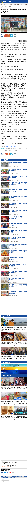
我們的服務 (14, 476)
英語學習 (8, 148)
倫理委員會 (12, 477)
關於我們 (20, 476)
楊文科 (14, 148)
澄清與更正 (5, 477)
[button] (14, 24)
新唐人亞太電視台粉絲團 (11, 146)
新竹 (16, 150)
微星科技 (20, 148)
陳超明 (11, 150)
